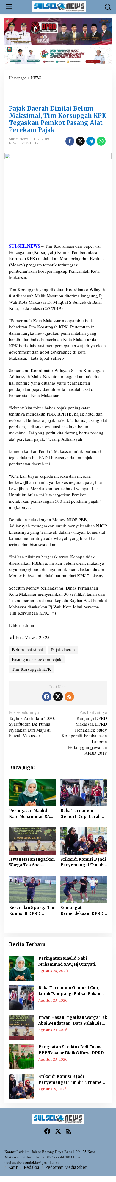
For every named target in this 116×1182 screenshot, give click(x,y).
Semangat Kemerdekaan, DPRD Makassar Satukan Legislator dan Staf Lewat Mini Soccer (82, 910)
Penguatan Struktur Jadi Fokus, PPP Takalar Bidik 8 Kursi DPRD (71, 1050)
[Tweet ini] (80, 141)
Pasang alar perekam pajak (37, 659)
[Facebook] (46, 696)
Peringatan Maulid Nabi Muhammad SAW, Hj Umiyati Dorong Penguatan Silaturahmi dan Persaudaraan (31, 814)
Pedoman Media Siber (66, 1167)
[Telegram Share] (90, 141)
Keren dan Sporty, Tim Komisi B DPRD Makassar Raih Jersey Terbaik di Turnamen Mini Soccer (32, 910)
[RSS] (69, 696)
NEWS (13, 143)
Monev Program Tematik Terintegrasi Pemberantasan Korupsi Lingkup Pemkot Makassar (51, 94)
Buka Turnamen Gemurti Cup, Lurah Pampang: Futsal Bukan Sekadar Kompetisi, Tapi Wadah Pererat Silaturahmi (80, 814)
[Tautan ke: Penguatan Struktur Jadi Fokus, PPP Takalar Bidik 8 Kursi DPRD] (21, 1056)
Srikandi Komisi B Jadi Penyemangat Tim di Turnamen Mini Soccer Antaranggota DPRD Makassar (83, 862)
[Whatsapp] (101, 141)
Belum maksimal (27, 649)
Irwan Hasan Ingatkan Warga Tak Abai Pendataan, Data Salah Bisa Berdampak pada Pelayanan (32, 862)
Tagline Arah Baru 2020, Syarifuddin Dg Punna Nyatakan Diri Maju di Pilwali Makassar (32, 723)
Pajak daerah (63, 649)
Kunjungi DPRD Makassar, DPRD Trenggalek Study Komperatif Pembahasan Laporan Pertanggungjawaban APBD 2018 (84, 732)
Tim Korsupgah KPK (31, 669)
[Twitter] (58, 696)
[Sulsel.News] (59, 6)
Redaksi (31, 1167)
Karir (13, 1167)
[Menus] (9, 7)
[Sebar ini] (69, 141)
